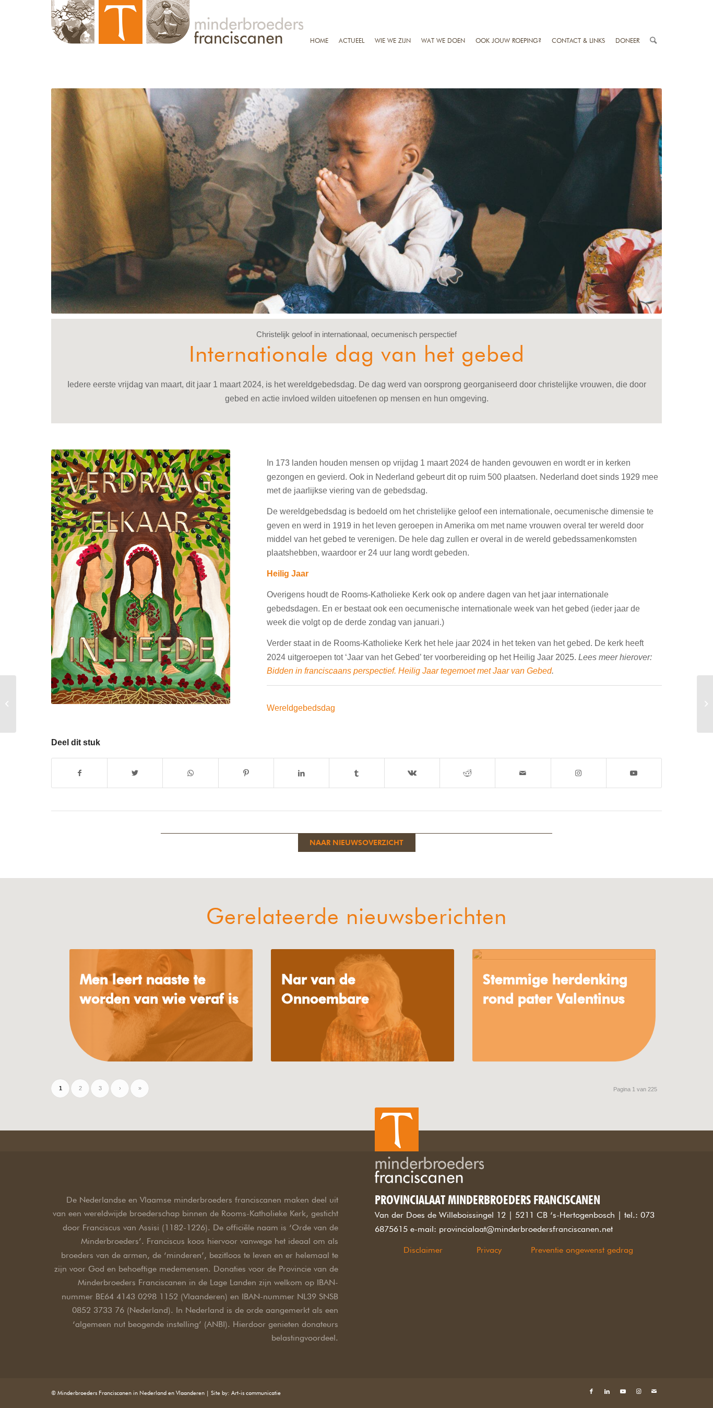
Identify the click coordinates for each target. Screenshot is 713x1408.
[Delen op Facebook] (79, 773)
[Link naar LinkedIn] (607, 1391)
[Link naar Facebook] (591, 1391)
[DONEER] (627, 6)
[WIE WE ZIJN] (393, 6)
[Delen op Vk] (412, 773)
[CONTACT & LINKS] (578, 6)
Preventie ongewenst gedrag (582, 1250)
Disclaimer (423, 1250)
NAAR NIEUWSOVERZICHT (356, 842)
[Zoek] (653, 6)
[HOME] (319, 6)
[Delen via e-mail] (522, 773)
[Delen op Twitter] (135, 773)
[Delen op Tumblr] (356, 773)
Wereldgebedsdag (301, 707)
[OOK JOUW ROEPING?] (508, 6)
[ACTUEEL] (352, 6)
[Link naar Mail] (654, 1391)
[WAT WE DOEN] (443, 6)
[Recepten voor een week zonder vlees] (705, 704)
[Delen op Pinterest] (246, 773)
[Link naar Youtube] (634, 773)
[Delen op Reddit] (467, 773)
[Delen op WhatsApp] (190, 773)
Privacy (489, 1250)
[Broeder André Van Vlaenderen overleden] (8, 704)
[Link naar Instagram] (578, 773)
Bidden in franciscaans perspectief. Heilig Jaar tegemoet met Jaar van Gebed (409, 670)
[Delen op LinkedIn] (301, 773)
